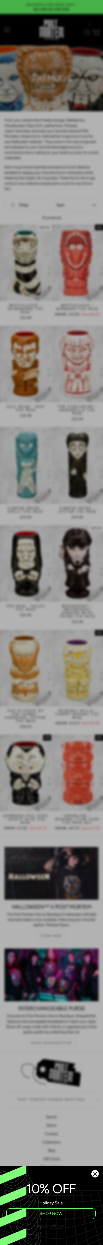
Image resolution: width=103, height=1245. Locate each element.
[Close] (95, 1173)
